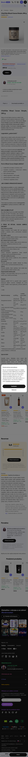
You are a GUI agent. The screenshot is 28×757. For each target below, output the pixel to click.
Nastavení (14, 389)
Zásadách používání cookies (13, 381)
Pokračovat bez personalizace (10, 367)
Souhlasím (14, 386)
